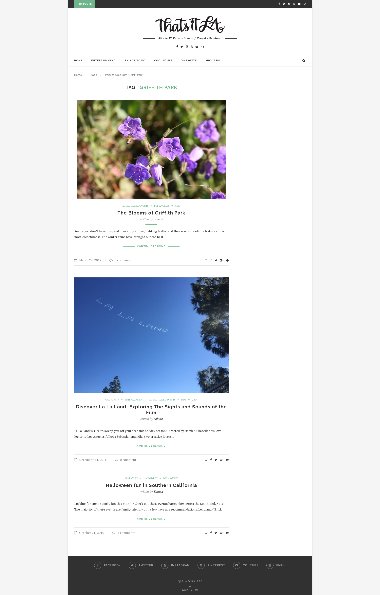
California (112, 399)
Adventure (131, 478)
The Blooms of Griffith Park (151, 213)
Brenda (158, 219)
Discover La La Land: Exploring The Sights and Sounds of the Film (151, 409)
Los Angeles (161, 205)
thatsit (158, 491)
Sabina (158, 419)
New (177, 205)
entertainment (134, 399)
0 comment (123, 260)
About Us (212, 60)
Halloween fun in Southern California (151, 485)
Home (78, 60)
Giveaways (189, 60)
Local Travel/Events (136, 205)
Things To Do (134, 60)
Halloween (151, 478)
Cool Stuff (163, 60)
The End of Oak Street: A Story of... (123, 4)
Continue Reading (151, 246)
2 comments (126, 532)
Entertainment (103, 60)
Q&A (194, 399)
